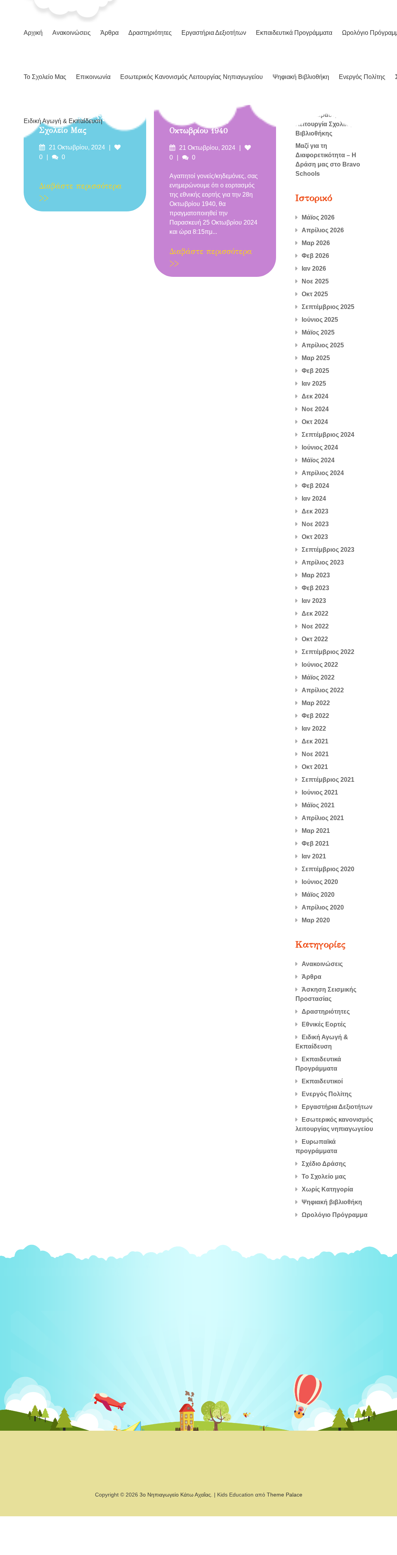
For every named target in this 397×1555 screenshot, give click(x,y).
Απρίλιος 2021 (323, 818)
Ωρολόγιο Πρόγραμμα (335, 1215)
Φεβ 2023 (315, 588)
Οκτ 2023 (315, 537)
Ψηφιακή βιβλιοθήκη (301, 77)
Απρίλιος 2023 (323, 562)
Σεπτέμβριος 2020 (328, 869)
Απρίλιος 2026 (323, 230)
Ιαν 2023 (314, 600)
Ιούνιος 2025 (320, 319)
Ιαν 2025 (314, 383)
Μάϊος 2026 (318, 217)
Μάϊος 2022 (318, 677)
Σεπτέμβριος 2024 (328, 434)
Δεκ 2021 (315, 741)
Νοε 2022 (315, 626)
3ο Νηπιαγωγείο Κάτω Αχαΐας (175, 1494)
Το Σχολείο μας (45, 77)
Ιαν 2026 (314, 268)
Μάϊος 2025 (318, 332)
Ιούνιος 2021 (320, 792)
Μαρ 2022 (316, 703)
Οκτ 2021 (315, 767)
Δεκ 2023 (315, 511)
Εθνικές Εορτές (324, 1024)
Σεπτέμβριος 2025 (328, 307)
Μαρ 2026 (316, 243)
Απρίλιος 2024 (323, 473)
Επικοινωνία (93, 77)
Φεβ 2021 (315, 843)
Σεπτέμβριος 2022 (328, 652)
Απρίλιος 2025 (323, 345)
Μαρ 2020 (316, 920)
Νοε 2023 (315, 524)
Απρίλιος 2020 (323, 907)
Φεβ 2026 (315, 255)
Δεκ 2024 (315, 396)
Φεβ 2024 (315, 485)
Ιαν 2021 (314, 856)
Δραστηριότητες (150, 32)
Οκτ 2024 (315, 422)
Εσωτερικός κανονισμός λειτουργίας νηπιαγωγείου (191, 77)
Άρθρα (109, 32)
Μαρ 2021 (316, 830)
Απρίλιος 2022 (323, 690)
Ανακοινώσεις (71, 32)
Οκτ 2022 (315, 639)
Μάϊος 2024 (318, 460)
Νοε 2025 (315, 281)
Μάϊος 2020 (318, 894)
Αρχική (33, 32)
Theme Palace (284, 1494)
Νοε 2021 (315, 754)
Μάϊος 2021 (318, 805)
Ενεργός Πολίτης (362, 77)
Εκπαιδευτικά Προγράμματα (294, 32)
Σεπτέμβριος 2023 (328, 549)
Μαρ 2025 (316, 358)
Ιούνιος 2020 (320, 882)
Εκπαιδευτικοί (322, 1081)
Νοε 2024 (315, 409)
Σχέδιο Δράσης (324, 1163)
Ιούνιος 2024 (320, 447)
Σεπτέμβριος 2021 (328, 779)
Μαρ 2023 (316, 575)
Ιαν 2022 (314, 728)
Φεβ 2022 (315, 715)
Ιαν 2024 (314, 498)
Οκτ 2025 (315, 294)
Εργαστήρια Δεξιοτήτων (213, 32)
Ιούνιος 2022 (320, 664)
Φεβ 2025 (315, 370)
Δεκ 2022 (315, 613)
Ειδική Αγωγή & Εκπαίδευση (63, 121)
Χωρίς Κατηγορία (327, 1189)
